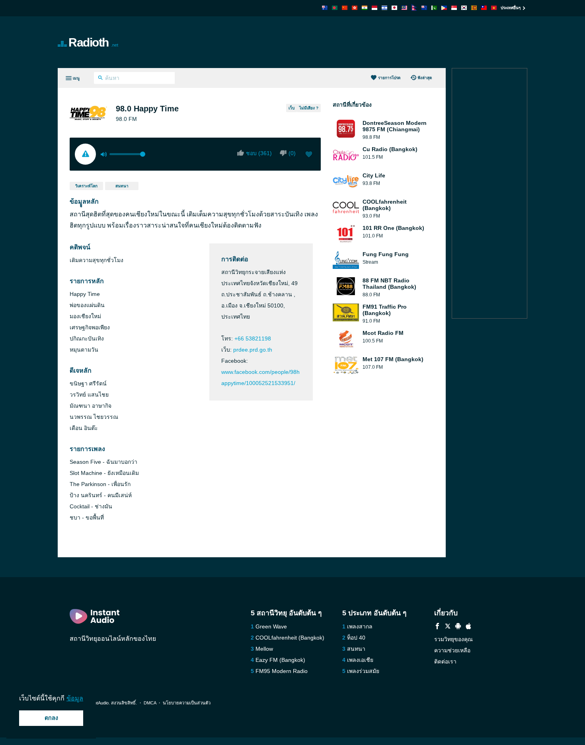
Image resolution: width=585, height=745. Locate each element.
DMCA (150, 702)
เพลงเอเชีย (360, 660)
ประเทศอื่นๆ (511, 8)
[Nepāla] (414, 8)
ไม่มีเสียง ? (308, 108)
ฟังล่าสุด (424, 78)
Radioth (93, 42)
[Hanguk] (464, 7)
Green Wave (271, 626)
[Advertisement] (382, 42)
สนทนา (122, 186)
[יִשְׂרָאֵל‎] (384, 7)
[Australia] (325, 7)
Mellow (264, 649)
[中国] (344, 7)
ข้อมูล (74, 698)
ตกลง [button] (51, 718)
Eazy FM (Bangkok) (280, 660)
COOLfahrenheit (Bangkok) (289, 637)
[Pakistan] (434, 7)
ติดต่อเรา (445, 661)
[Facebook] (437, 627)
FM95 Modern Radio (281, 671)
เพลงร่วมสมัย (363, 671)
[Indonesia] (374, 7)
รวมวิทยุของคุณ (453, 639)
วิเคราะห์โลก (86, 186)
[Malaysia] (404, 7)
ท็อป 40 (356, 637)
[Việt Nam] (494, 7)
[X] (448, 627)
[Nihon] (394, 7)
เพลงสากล (359, 626)
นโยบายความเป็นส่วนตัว (187, 702)
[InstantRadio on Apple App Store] (468, 627)
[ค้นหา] (100, 79)
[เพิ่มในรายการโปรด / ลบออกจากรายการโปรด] (309, 155)
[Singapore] (454, 7)
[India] (364, 7)
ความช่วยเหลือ (452, 650)
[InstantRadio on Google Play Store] (458, 627)
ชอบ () (259, 153)
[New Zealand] (424, 7)
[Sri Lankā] (474, 7)
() (292, 153)
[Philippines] (444, 7)
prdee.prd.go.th (252, 349)
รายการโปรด (389, 78)
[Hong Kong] (354, 7)
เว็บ (291, 108)
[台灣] (484, 7)
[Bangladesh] (334, 7)
